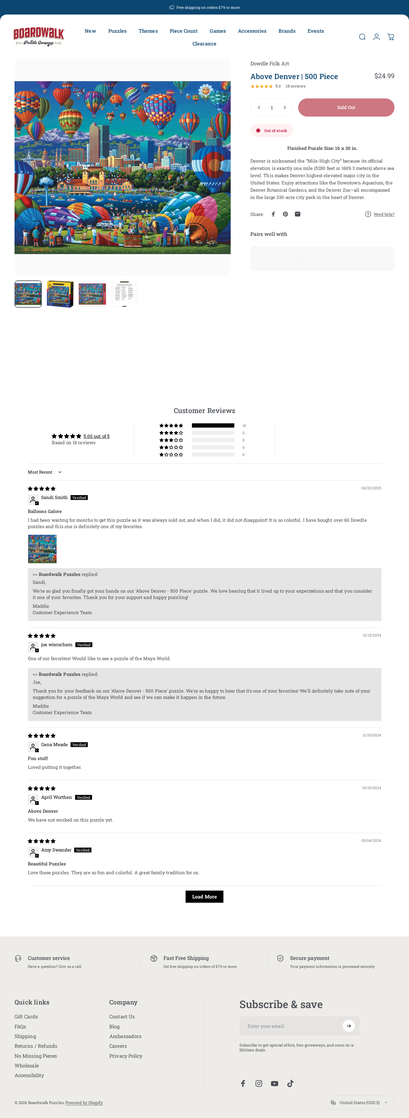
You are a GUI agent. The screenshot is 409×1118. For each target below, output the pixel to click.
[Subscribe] (349, 1026)
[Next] (214, 178)
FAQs (20, 1027)
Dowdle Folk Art (269, 63)
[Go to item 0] (28, 294)
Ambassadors (125, 1036)
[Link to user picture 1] (42, 549)
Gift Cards (26, 1017)
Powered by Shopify (84, 1102)
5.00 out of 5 (97, 436)
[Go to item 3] (92, 294)
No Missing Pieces (36, 1056)
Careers (118, 1046)
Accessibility (29, 1075)
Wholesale (27, 1066)
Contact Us (122, 1017)
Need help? (384, 214)
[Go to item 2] (60, 294)
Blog (114, 1027)
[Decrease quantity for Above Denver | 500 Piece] (258, 107)
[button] (172, 426)
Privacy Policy (125, 1056)
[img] (41, 488)
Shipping (25, 1036)
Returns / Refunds (36, 1046)
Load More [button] (204, 896)
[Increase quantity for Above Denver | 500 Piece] (286, 107)
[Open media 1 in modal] (123, 167)
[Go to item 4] (124, 294)
